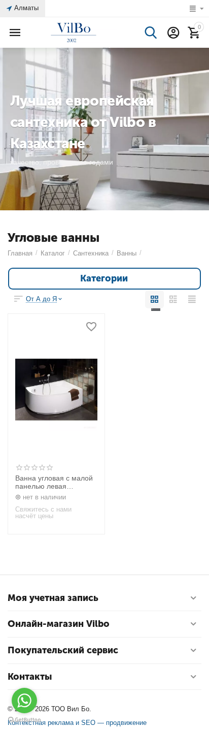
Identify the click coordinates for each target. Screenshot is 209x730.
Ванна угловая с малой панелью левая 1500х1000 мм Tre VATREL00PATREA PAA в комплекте (55, 482)
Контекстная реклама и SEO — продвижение (77, 722)
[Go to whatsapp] (24, 700)
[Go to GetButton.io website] (24, 720)
